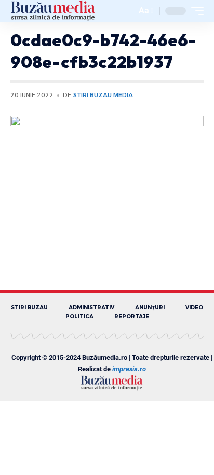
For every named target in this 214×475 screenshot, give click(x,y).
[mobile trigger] (195, 11)
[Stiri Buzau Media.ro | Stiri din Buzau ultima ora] (53, 11)
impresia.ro (129, 369)
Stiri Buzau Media (103, 95)
